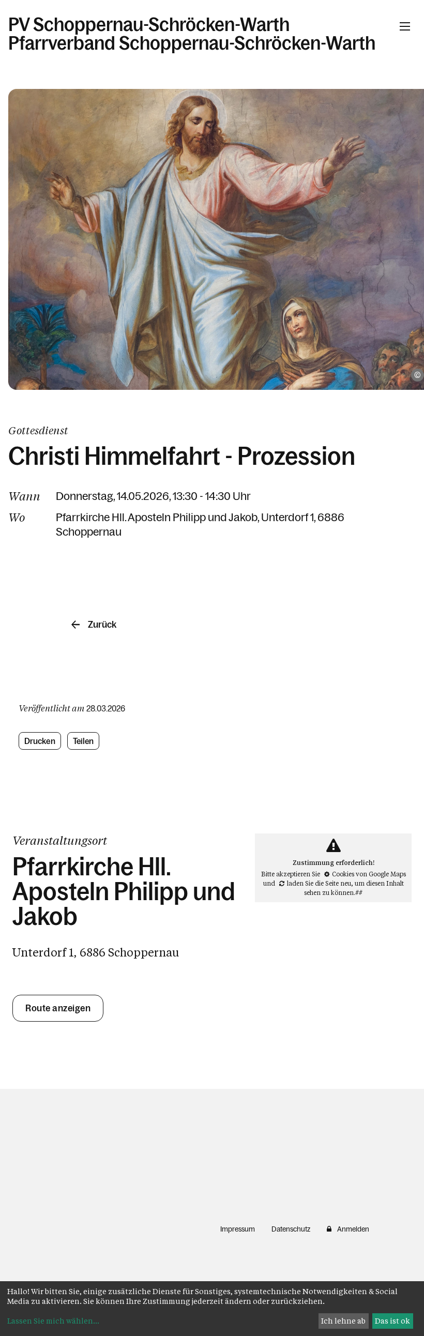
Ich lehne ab (343, 1321)
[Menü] (405, 26)
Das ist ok (392, 1321)
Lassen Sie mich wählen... (53, 1321)
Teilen (83, 741)
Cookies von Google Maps (369, 874)
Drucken (39, 741)
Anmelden (353, 1229)
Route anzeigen (57, 1008)
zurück (102, 624)
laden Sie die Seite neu (319, 883)
